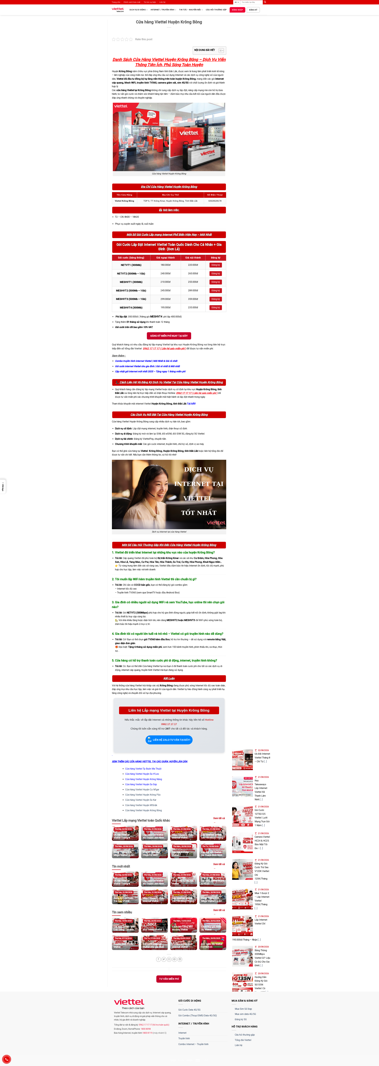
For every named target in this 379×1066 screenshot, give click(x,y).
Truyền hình (184, 1038)
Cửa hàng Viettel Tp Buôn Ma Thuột (143, 768)
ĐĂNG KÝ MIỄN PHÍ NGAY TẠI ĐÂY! (169, 335)
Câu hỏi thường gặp (216, 10)
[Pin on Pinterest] (174, 959)
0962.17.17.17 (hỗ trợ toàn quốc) (153, 1025)
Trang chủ (116, 2)
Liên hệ (162, 2)
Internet (182, 1032)
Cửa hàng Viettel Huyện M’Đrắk (141, 805)
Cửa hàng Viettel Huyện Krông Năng (143, 779)
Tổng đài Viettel (243, 1040)
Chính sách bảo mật (131, 2)
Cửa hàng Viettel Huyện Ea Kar (140, 800)
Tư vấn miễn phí (169, 979)
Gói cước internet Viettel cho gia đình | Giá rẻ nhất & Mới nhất (147, 366)
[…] (265, 761)
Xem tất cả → (219, 820)
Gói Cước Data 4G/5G (189, 1009)
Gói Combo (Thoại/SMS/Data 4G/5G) (197, 1015)
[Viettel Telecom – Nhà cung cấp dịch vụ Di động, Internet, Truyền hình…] (118, 10)
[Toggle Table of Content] (219, 50)
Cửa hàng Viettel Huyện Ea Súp (141, 784)
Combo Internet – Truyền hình (193, 1044)
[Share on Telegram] (179, 959)
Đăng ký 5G (241, 1019)
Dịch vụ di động (138, 10)
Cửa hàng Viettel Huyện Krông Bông (143, 810)
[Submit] (265, 2)
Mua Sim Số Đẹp (243, 1008)
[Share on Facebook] (158, 959)
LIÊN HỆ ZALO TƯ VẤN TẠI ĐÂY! (171, 740)
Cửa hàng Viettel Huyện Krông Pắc (143, 794)
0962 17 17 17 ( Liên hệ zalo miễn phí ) (164, 348)
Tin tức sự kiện (150, 2)
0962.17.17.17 (169, 724)
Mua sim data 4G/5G (245, 1014)
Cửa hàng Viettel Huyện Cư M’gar (142, 789)
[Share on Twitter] (163, 959)
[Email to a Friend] (169, 959)
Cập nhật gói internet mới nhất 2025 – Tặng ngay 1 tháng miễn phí (150, 371)
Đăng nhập (237, 10)
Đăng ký (253, 10)
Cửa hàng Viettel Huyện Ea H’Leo (142, 773)
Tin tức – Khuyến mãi (190, 10)
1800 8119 (147, 1033)
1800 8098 (145, 1029)
